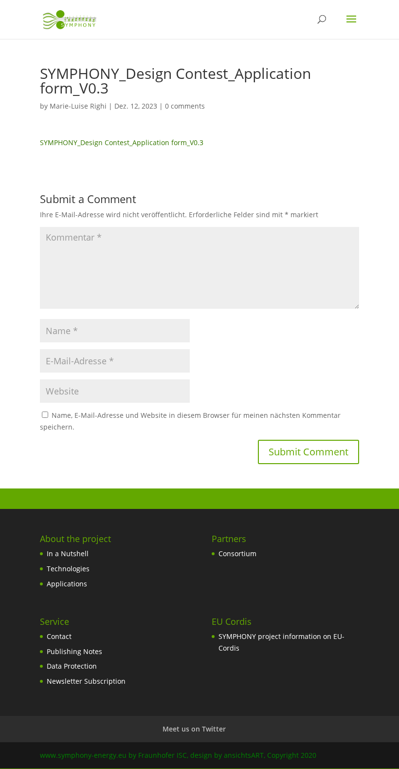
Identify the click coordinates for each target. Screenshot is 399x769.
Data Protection (72, 666)
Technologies (68, 568)
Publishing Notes (74, 651)
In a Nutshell (68, 553)
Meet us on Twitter (194, 728)
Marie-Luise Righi (78, 106)
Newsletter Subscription (86, 681)
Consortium (237, 553)
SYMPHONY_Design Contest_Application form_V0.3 (121, 142)
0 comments (185, 106)
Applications (67, 583)
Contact (59, 636)
